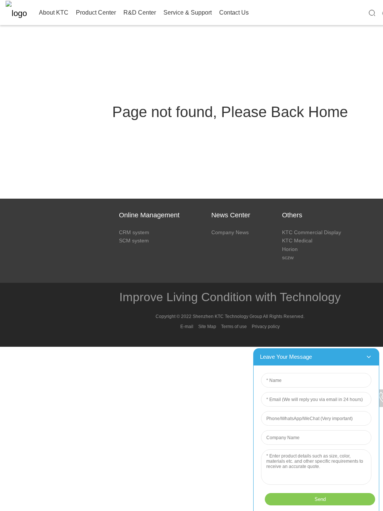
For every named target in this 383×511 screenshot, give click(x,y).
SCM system (134, 241)
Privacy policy (266, 326)
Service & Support (187, 12)
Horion (290, 249)
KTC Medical (297, 241)
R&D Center (139, 12)
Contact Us (234, 12)
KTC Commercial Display (311, 232)
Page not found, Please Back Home (230, 112)
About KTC (53, 12)
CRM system (134, 232)
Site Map (207, 326)
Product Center (96, 12)
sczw (288, 257)
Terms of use (234, 326)
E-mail (186, 326)
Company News (230, 232)
